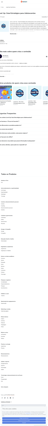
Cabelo (2, 318)
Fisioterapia (3, 367)
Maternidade (4, 241)
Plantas (2, 348)
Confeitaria (3, 217)
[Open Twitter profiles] (5, 398)
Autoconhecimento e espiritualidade (10, 188)
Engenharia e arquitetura (7, 246)
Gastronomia (4, 221)
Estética (3, 320)
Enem (2, 264)
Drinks (2, 219)
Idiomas (2, 266)
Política (2, 272)
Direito (2, 260)
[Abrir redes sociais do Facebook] (46, 57)
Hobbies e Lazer (5, 293)
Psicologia (3, 274)
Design (2, 231)
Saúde (2, 369)
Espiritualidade (4, 192)
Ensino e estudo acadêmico (7, 256)
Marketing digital (4, 311)
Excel (2, 377)
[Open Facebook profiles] (2, 398)
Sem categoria (4, 387)
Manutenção (3, 303)
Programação (4, 379)
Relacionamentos (5, 354)
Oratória (3, 210)
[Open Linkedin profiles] (8, 398)
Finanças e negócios (6, 280)
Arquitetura (3, 248)
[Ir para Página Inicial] (24, 1)
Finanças (3, 286)
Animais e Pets (4, 180)
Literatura (3, 270)
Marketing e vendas (5, 309)
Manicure (3, 322)
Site (2, 381)
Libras (2, 268)
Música (2, 338)
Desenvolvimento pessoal (7, 208)
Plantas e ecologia (5, 344)
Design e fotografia (5, 229)
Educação (3, 262)
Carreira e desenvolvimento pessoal (10, 202)
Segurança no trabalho (6, 250)
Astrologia (3, 190)
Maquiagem (3, 324)
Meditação (3, 194)
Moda (2, 326)
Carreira (2, 204)
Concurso (3, 258)
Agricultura (3, 346)
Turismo (3, 295)
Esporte (3, 365)
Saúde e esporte (5, 361)
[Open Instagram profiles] (13, 398)
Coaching (3, 206)
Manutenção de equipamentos (8, 301)
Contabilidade (4, 282)
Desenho (3, 336)
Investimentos (4, 288)
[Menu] (2, 2)
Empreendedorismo (5, 284)
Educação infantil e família (7, 239)
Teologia (3, 196)
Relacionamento (4, 356)
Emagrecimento (4, 363)
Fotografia (3, 233)
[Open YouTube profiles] (10, 398)
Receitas (3, 223)
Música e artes (4, 332)
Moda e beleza (4, 316)
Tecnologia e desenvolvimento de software (11, 375)
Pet (2, 182)
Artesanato (3, 334)
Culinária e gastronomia (6, 215)
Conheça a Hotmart (5, 402)
